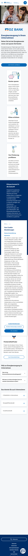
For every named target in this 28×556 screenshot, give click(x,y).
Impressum (14, 543)
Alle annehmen (14, 330)
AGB (14, 552)
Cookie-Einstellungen (14, 323)
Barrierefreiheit (14, 554)
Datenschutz (14, 545)
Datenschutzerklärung (10, 233)
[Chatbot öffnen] (23, 551)
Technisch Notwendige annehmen (14, 326)
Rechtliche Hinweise (14, 549)
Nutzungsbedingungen (14, 547)
